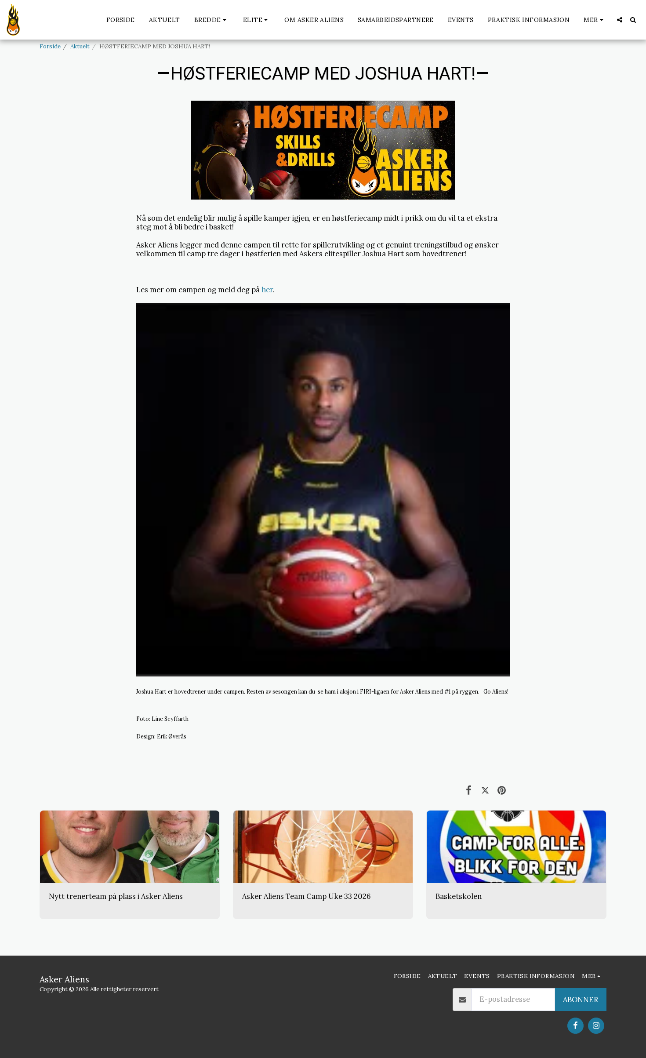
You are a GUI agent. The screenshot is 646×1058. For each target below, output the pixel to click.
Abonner (580, 999)
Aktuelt (80, 46)
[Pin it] (502, 790)
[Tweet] (485, 790)
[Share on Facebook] (469, 790)
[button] (212, 20)
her (267, 289)
